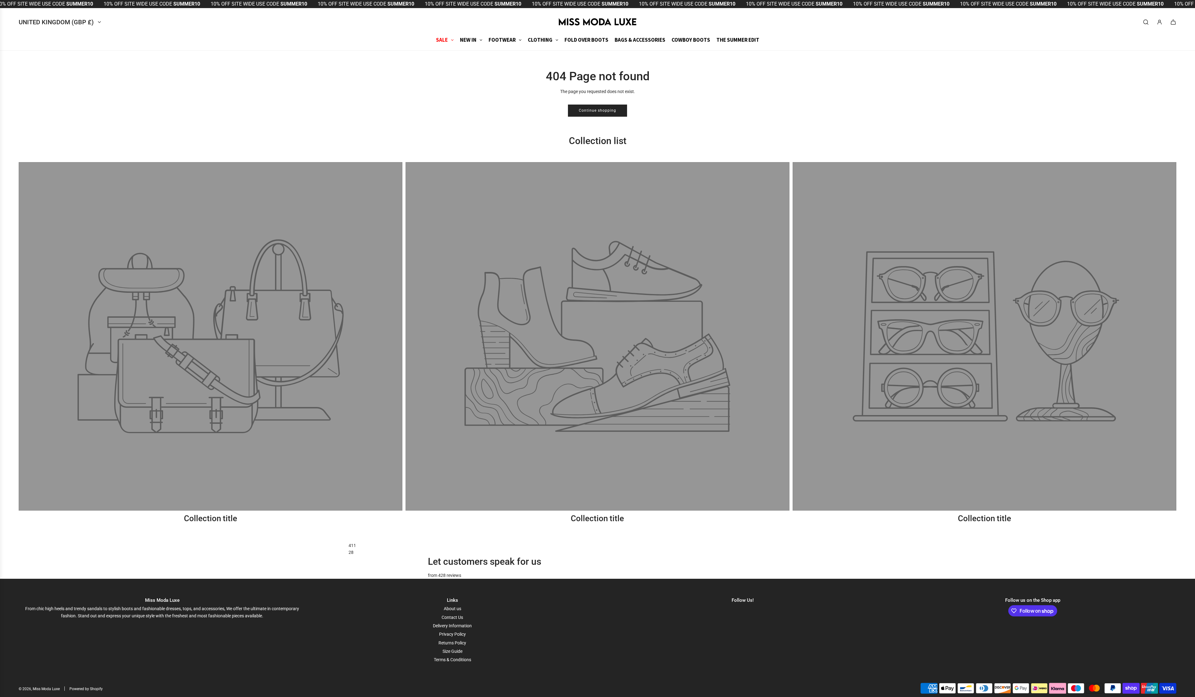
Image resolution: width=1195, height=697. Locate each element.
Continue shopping (597, 110)
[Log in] (1159, 22)
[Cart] (1173, 22)
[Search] (1146, 22)
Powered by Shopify (86, 689)
